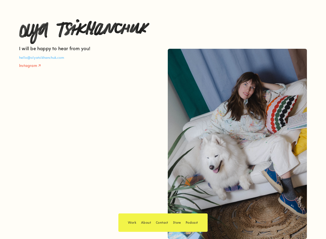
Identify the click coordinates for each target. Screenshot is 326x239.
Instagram (28, 65)
